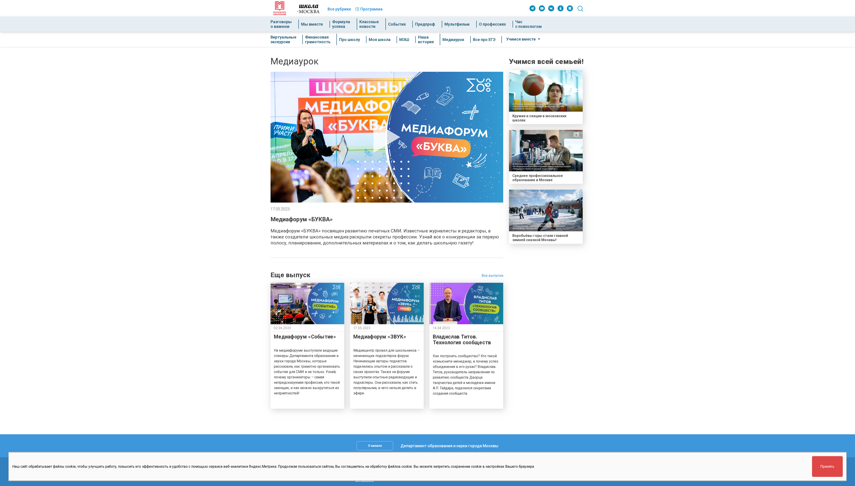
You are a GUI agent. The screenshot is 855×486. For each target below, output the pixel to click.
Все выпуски (492, 275)
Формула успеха (341, 24)
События (397, 24)
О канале (375, 445)
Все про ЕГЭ (484, 39)
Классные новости (369, 24)
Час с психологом (528, 24)
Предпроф (425, 24)
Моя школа (380, 39)
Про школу (349, 39)
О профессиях (492, 24)
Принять (827, 466)
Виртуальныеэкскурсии (283, 39)
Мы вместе (312, 24)
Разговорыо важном (281, 24)
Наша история (426, 39)
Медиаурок (453, 39)
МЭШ (404, 39)
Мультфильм (457, 24)
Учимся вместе (521, 39)
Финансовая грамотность (317, 39)
